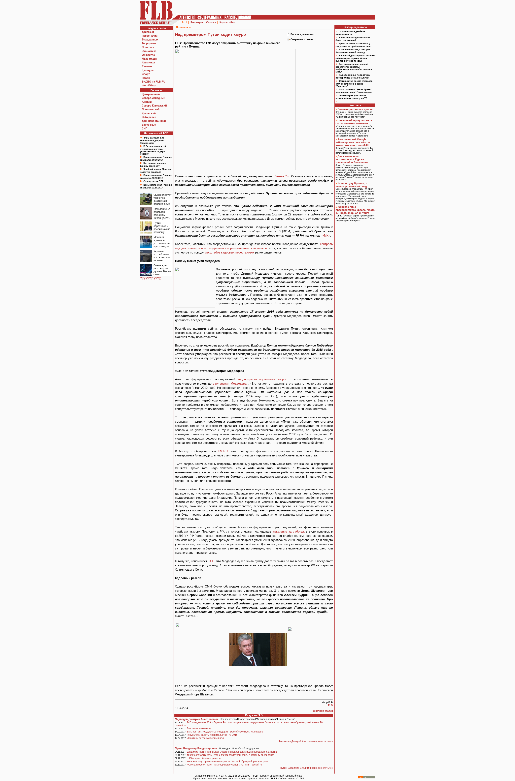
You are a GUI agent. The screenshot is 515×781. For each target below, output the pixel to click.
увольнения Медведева (230, 383)
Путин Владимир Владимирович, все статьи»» (306, 768)
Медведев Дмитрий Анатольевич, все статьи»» (306, 741)
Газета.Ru (282, 176)
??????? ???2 (150, 278)
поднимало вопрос (274, 379)
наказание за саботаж (289, 531)
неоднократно (248, 379)
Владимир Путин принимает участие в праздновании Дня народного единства (232, 751)
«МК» (326, 235)
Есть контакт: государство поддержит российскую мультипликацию (225, 731)
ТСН (211, 561)
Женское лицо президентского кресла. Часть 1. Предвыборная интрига (228, 761)
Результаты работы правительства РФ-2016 (212, 734)
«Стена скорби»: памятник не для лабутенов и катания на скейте (224, 764)
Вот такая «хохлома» (199, 728)
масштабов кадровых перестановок (230, 252)
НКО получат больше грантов (203, 758)
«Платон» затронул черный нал (205, 738)
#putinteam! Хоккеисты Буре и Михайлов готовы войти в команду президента (230, 755)
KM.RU (224, 451)
